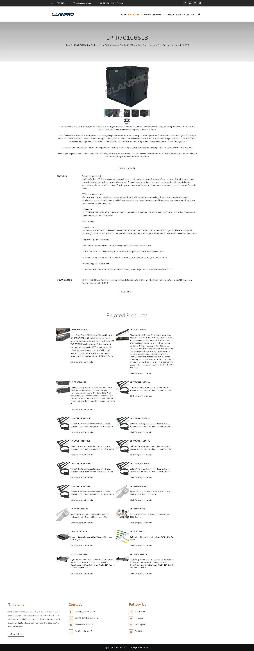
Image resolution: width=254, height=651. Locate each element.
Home (123, 14)
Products (133, 14)
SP (192, 14)
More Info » (16, 634)
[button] (147, 86)
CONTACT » (127, 291)
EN (188, 14)
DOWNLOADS (126, 168)
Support (158, 14)
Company (146, 14)
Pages (179, 14)
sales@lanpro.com (84, 3)
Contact (169, 14)
